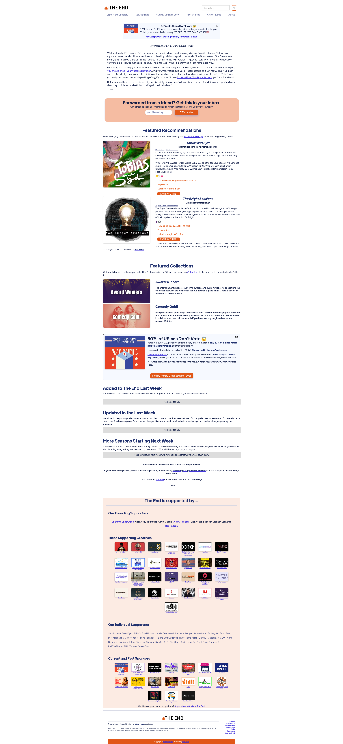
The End (160, 479)
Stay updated (230, 733)
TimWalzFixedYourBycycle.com (194, 77)
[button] (118, 14)
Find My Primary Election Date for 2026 (171, 375)
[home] (116, 8)
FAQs (233, 729)
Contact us (231, 731)
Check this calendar (157, 354)
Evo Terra (185, 742)
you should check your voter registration (129, 70)
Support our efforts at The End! (189, 706)
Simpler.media (168, 742)
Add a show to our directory (230, 726)
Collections (193, 272)
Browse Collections (230, 722)
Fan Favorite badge (193, 136)
